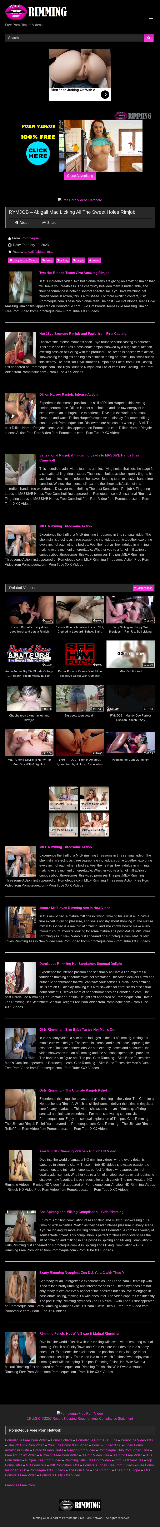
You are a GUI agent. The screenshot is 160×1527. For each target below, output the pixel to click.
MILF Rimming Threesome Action (65, 526)
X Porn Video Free (96, 1455)
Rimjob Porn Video (81, 1450)
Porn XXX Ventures (128, 1460)
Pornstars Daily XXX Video (60, 1475)
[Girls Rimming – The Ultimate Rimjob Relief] (20, 1119)
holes (49, 260)
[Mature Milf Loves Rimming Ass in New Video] (20, 936)
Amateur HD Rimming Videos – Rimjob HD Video (77, 1151)
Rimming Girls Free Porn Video (88, 1460)
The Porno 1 (102, 1470)
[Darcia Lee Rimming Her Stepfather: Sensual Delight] (20, 992)
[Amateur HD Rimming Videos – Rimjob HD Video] (20, 1180)
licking (64, 260)
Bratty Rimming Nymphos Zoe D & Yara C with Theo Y (81, 1272)
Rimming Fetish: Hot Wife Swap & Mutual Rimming (79, 1333)
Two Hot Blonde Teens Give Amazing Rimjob (74, 273)
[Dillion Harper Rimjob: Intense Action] (20, 423)
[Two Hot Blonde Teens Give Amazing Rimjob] (20, 301)
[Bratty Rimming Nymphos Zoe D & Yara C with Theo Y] (20, 1301)
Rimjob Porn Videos (26, 260)
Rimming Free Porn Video (59, 1455)
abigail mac (44, 251)
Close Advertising (80, 176)
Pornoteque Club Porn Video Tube (124, 1450)
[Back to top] (147, 1515)
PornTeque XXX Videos (47, 1470)
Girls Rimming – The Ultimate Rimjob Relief (73, 1090)
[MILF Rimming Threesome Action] (20, 555)
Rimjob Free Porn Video (43, 1460)
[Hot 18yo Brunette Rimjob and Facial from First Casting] (20, 362)
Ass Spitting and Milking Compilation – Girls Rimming (81, 1212)
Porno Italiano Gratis (48, 1450)
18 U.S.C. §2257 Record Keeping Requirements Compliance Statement (80, 1418)
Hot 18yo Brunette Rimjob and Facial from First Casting (82, 333)
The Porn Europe (127, 1470)
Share (51, 222)
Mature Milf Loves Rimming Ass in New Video (74, 908)
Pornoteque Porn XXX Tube (96, 1440)
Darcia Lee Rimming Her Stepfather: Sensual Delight (80, 963)
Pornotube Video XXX (137, 1440)
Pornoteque (30, 238)
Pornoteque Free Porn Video (26, 1440)
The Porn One (78, 1470)
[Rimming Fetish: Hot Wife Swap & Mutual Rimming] (20, 1362)
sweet (95, 260)
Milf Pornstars (36, 1465)
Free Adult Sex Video (20, 1455)
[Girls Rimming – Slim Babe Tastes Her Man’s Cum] (20, 1058)
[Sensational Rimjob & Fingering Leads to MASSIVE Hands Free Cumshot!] (20, 484)
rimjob (80, 260)
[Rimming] (80, 13)
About (23, 222)
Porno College (61, 1440)
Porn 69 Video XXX (106, 1445)
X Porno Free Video (127, 1455)
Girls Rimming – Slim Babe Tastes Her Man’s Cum (78, 1029)
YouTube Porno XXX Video (68, 1445)
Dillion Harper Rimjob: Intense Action (68, 394)
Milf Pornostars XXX (64, 1465)
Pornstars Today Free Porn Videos (108, 1465)
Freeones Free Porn (20, 1485)
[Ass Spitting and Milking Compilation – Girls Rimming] (20, 1240)
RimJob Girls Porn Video (26, 1445)
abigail (29, 251)
